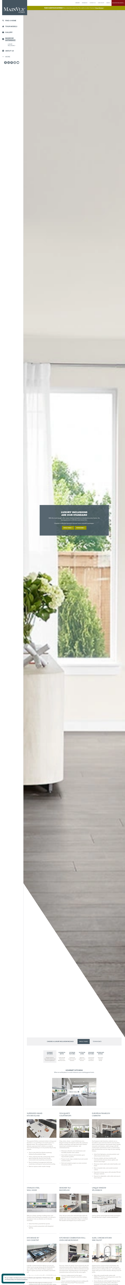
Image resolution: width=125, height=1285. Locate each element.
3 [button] (43, 1136)
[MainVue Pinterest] (11, 62)
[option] (74, 1091)
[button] (11, 20)
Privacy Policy (10, 1279)
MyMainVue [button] (84, 2)
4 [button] (77, 1136)
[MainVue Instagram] (8, 62)
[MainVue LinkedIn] (14, 62)
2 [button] (41, 1136)
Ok (57, 1278)
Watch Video (73, 1092)
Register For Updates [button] (118, 3)
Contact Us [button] (93, 2)
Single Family (67, 528)
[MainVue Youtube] (18, 62)
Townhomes (80, 528)
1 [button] (39, 1136)
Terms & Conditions (22, 1279)
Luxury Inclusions (11, 44)
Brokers (78, 2)
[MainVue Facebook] (5, 62)
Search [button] (108, 2)
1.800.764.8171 (101, 2)
